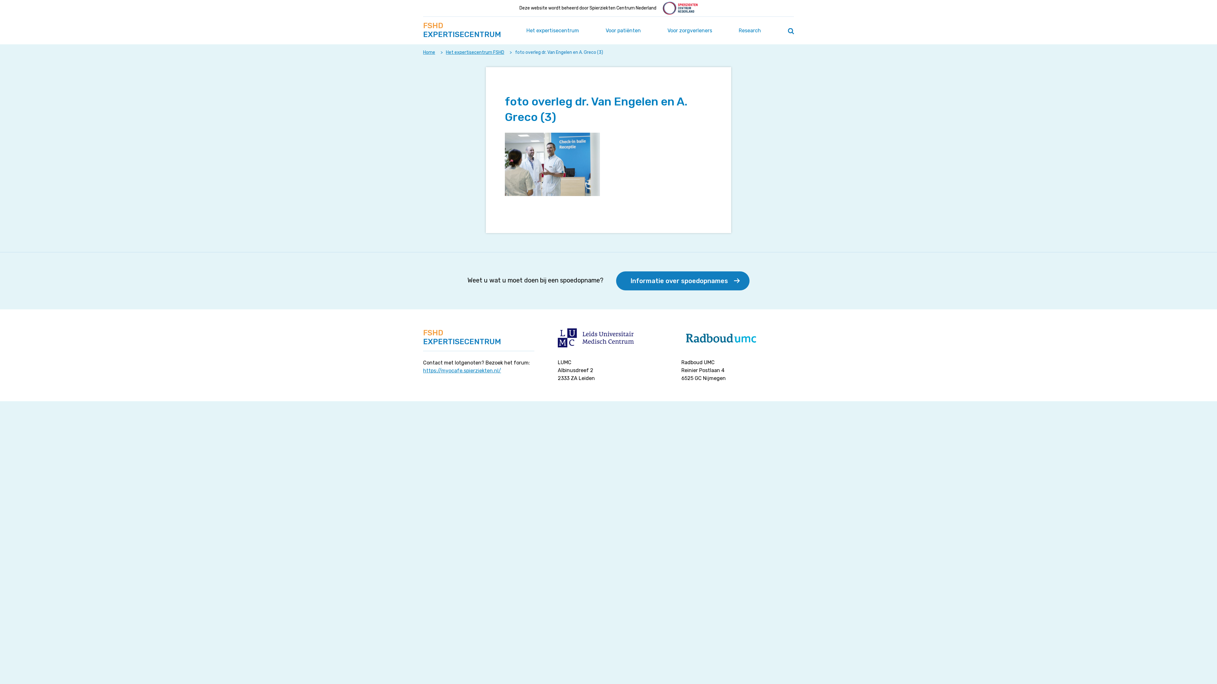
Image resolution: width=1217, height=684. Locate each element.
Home (429, 52)
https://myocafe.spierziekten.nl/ (462, 371)
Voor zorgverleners (689, 31)
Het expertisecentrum (552, 31)
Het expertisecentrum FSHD (475, 52)
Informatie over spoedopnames (679, 281)
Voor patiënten (623, 31)
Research (750, 31)
